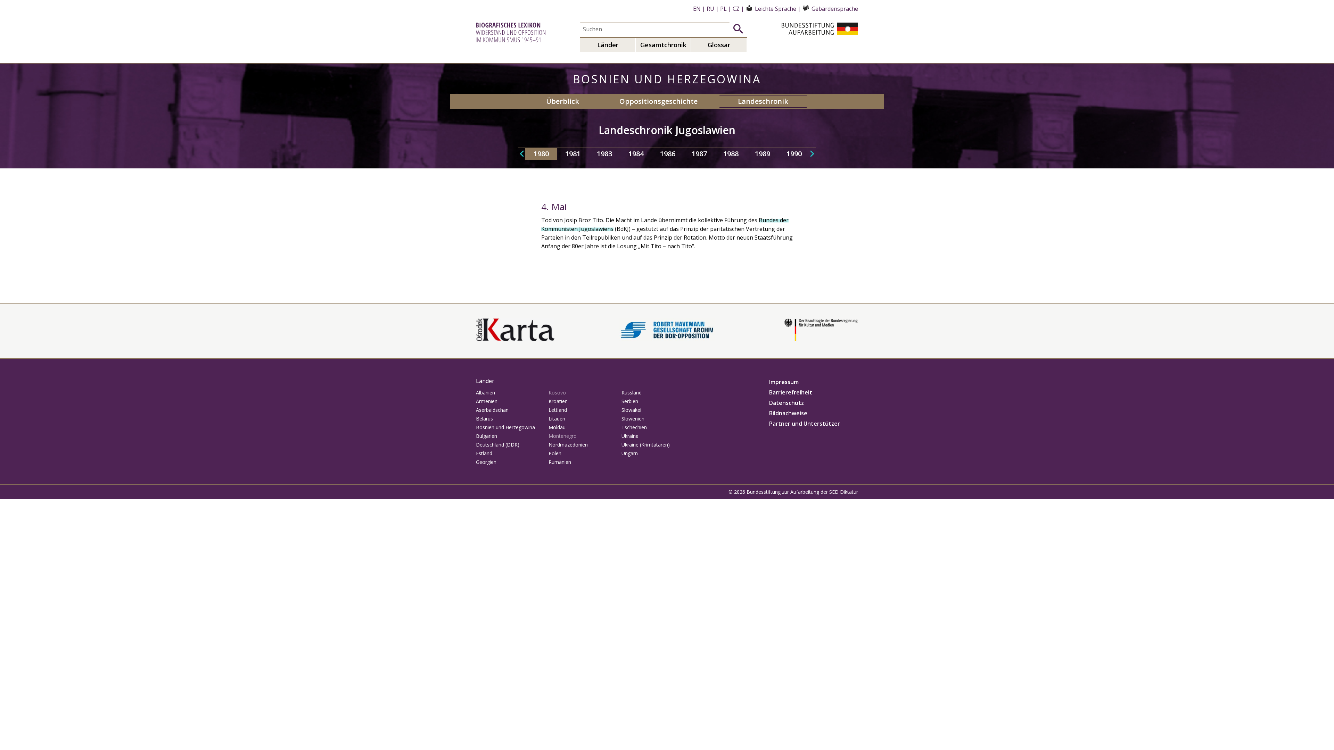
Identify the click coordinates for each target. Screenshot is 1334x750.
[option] (541, 154)
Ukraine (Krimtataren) (645, 444)
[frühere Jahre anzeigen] (521, 153)
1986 (667, 153)
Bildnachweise (788, 413)
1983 (604, 153)
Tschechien (634, 427)
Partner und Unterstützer (804, 423)
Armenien (486, 401)
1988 (731, 153)
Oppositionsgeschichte (658, 101)
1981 (572, 153)
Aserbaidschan (492, 410)
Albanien (485, 392)
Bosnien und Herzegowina (505, 427)
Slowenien (632, 418)
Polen (555, 453)
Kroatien (558, 401)
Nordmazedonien (568, 444)
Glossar (719, 45)
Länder (607, 45)
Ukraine (630, 436)
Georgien (486, 462)
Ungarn (629, 453)
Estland (484, 453)
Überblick (562, 101)
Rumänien (560, 462)
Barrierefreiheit (790, 392)
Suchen (738, 29)
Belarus (484, 418)
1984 (636, 153)
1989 (762, 153)
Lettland (558, 410)
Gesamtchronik (663, 45)
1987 (699, 153)
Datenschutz (786, 403)
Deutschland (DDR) (497, 444)
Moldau (557, 427)
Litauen (557, 418)
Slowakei (631, 410)
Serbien (629, 401)
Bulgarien (486, 436)
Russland (631, 392)
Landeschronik (763, 101)
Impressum (784, 382)
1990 (794, 153)
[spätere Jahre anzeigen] (812, 153)
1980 (541, 153)
